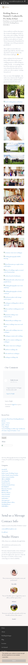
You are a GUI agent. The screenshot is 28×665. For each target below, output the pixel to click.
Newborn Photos (6, 492)
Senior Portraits (6, 496)
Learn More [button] (5, 657)
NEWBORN (5, 490)
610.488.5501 (4, 1)
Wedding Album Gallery (8, 502)
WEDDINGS (6, 25)
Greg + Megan (5, 426)
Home (3, 628)
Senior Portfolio (6, 494)
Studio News (5, 498)
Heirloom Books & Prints (8, 485)
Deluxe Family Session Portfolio (10, 475)
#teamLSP (4, 469)
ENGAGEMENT (6, 479)
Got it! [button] (14, 660)
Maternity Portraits (7, 489)
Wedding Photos (14, 23)
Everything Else (6, 481)
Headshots (4, 651)
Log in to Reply (10, 393)
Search (4, 438)
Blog (3, 639)
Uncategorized (5, 500)
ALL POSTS (6, 23)
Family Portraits (6, 483)
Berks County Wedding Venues (10, 473)
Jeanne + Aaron (6, 423)
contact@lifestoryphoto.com (16, 1)
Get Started (5, 647)
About (3, 632)
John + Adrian (5, 425)
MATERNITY (5, 487)
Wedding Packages (6, 635)
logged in (14, 404)
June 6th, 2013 (14, 382)
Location (4, 643)
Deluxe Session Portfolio (8, 477)
